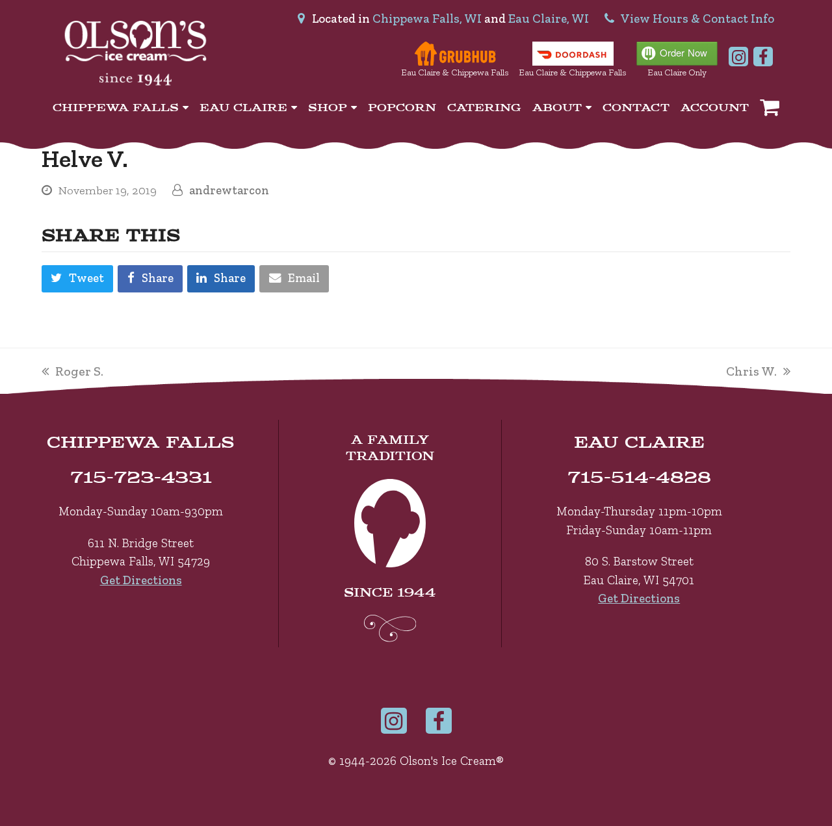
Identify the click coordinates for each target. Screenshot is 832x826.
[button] (221, 278)
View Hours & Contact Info (697, 18)
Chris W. (751, 371)
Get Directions (141, 580)
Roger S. (79, 371)
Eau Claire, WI (548, 18)
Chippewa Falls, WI (427, 18)
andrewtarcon (229, 190)
